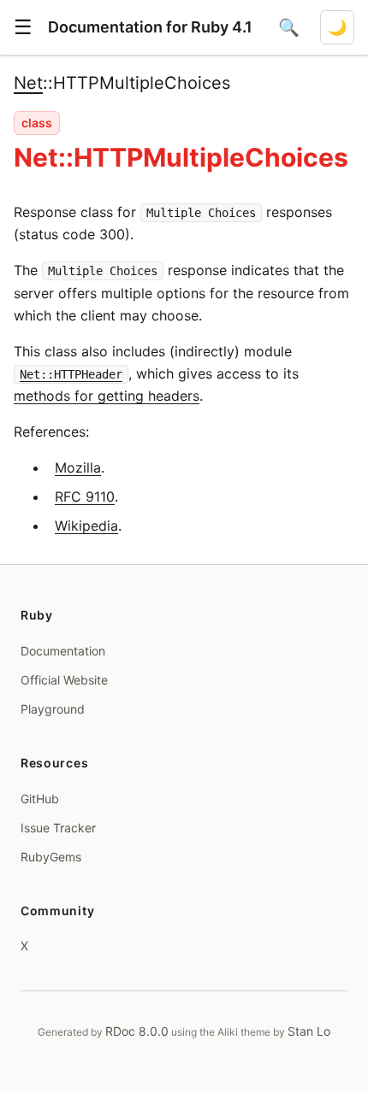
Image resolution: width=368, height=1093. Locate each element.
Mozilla (78, 467)
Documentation (63, 650)
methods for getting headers (106, 395)
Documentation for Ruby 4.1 (150, 27)
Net (28, 83)
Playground (53, 709)
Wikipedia (86, 525)
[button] (23, 27)
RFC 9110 (85, 496)
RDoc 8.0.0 (137, 1031)
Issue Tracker (58, 827)
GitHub (40, 798)
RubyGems (51, 856)
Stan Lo (309, 1031)
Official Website (64, 680)
